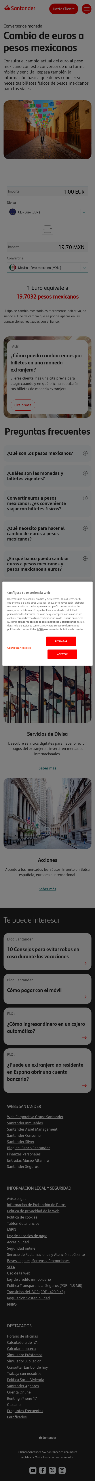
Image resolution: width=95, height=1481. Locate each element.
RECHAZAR (61, 641)
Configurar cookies (19, 647)
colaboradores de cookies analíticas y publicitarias (47, 621)
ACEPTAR (62, 654)
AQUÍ (40, 629)
